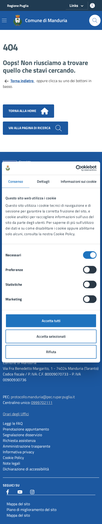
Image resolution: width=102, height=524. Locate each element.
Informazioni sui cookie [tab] (79, 181)
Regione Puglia (17, 5)
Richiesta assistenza (19, 440)
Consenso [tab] (15, 181)
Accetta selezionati (51, 336)
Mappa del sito (18, 504)
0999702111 (41, 402)
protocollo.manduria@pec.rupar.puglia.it (43, 397)
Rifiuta (51, 352)
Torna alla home (23, 110)
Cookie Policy (13, 457)
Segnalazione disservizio (22, 435)
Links (74, 5)
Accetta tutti (51, 320)
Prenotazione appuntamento (26, 429)
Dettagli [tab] (43, 181)
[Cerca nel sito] (95, 20)
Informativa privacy (18, 452)
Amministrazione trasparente (26, 446)
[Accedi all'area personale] (92, 5)
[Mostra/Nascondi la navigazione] (4, 20)
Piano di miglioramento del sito (31, 509)
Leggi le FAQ (13, 423)
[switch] (90, 270)
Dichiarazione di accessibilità (26, 469)
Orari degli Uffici (16, 414)
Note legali (11, 463)
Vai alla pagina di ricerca (30, 127)
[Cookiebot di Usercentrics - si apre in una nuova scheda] (76, 168)
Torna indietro (22, 81)
